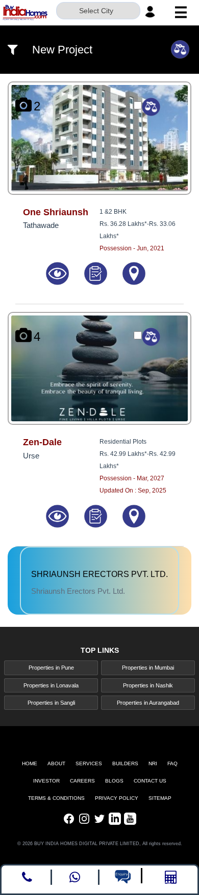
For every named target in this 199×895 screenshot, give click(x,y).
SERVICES (89, 763)
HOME (29, 763)
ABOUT (56, 763)
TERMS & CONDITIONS (56, 798)
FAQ (172, 763)
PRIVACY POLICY (116, 798)
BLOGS (114, 781)
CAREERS (82, 781)
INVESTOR (46, 781)
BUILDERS (125, 763)
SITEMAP (159, 798)
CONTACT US (150, 781)
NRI (152, 763)
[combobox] (98, 11)
